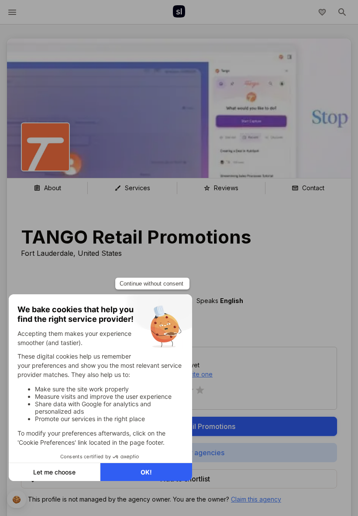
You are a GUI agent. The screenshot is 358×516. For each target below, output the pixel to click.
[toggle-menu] (12, 12)
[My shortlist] (322, 12)
